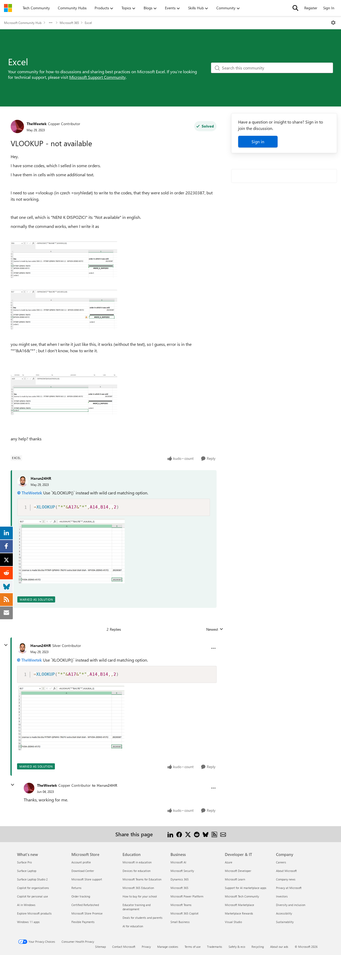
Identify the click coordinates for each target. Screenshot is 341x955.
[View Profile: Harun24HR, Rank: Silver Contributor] (22, 648)
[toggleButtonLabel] (333, 22)
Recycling (257, 947)
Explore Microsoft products (34, 913)
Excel (88, 23)
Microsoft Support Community (97, 77)
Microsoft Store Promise (87, 913)
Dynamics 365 (179, 879)
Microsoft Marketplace (239, 905)
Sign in (257, 141)
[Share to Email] (223, 834)
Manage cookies (167, 947)
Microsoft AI (178, 862)
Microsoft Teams (181, 905)
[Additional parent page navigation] (50, 22)
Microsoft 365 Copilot (184, 913)
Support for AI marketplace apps (245, 888)
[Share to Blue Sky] (205, 834)
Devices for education (137, 871)
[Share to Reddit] (197, 834)
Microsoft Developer (238, 871)
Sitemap (100, 947)
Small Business (180, 922)
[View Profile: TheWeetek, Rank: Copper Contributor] (17, 126)
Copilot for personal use (32, 896)
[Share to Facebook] (179, 834)
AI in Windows (26, 905)
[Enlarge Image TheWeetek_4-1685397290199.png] (64, 395)
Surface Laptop (26, 871)
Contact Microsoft (123, 947)
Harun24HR (41, 478)
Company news (285, 879)
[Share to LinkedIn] (170, 834)
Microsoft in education (137, 862)
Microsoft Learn (235, 879)
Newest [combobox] (214, 629)
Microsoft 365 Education (138, 888)
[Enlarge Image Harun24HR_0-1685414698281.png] (71, 551)
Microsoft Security (182, 871)
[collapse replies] (6, 645)
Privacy (146, 947)
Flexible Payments (83, 922)
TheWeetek (37, 123)
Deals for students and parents (143, 918)
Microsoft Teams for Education (142, 879)
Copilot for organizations (33, 888)
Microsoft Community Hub (23, 23)
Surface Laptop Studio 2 (32, 879)
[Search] (295, 8)
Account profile (81, 862)
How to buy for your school (140, 896)
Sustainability (285, 922)
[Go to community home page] (8, 8)
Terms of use (193, 947)
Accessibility (284, 913)
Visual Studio (233, 922)
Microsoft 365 (69, 23)
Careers (281, 862)
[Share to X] (188, 834)
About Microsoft (286, 871)
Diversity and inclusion (290, 905)
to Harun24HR (104, 785)
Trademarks (214, 947)
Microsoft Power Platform (186, 896)
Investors (282, 896)
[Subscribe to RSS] (214, 834)
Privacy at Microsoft (289, 888)
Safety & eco (237, 947)
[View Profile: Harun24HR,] (22, 481)
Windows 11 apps (28, 922)
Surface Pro (24, 862)
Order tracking (80, 896)
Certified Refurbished (85, 905)
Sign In (328, 7)
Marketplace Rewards (239, 913)
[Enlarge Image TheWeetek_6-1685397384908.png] (64, 259)
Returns (76, 888)
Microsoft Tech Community (242, 896)
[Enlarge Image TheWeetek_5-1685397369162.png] (64, 309)
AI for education (133, 926)
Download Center (82, 871)
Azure (228, 862)
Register (310, 7)
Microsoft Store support (86, 879)
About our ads (279, 947)
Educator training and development (137, 907)
